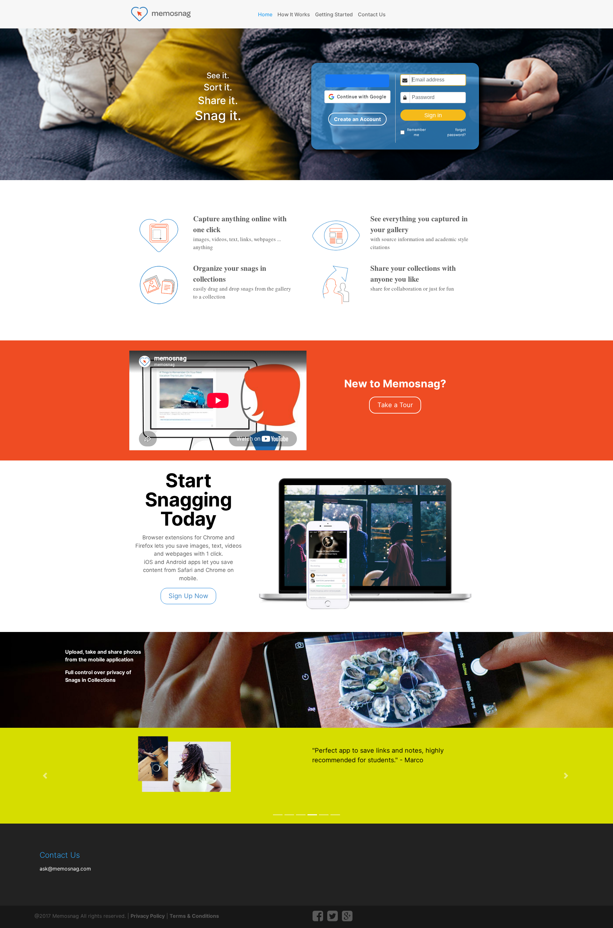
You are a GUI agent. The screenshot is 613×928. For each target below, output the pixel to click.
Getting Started (334, 14)
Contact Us (372, 14)
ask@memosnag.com (65, 868)
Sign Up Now (188, 596)
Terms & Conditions (194, 916)
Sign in (433, 115)
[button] (46, 776)
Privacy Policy (148, 916)
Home (266, 14)
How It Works (293, 14)
